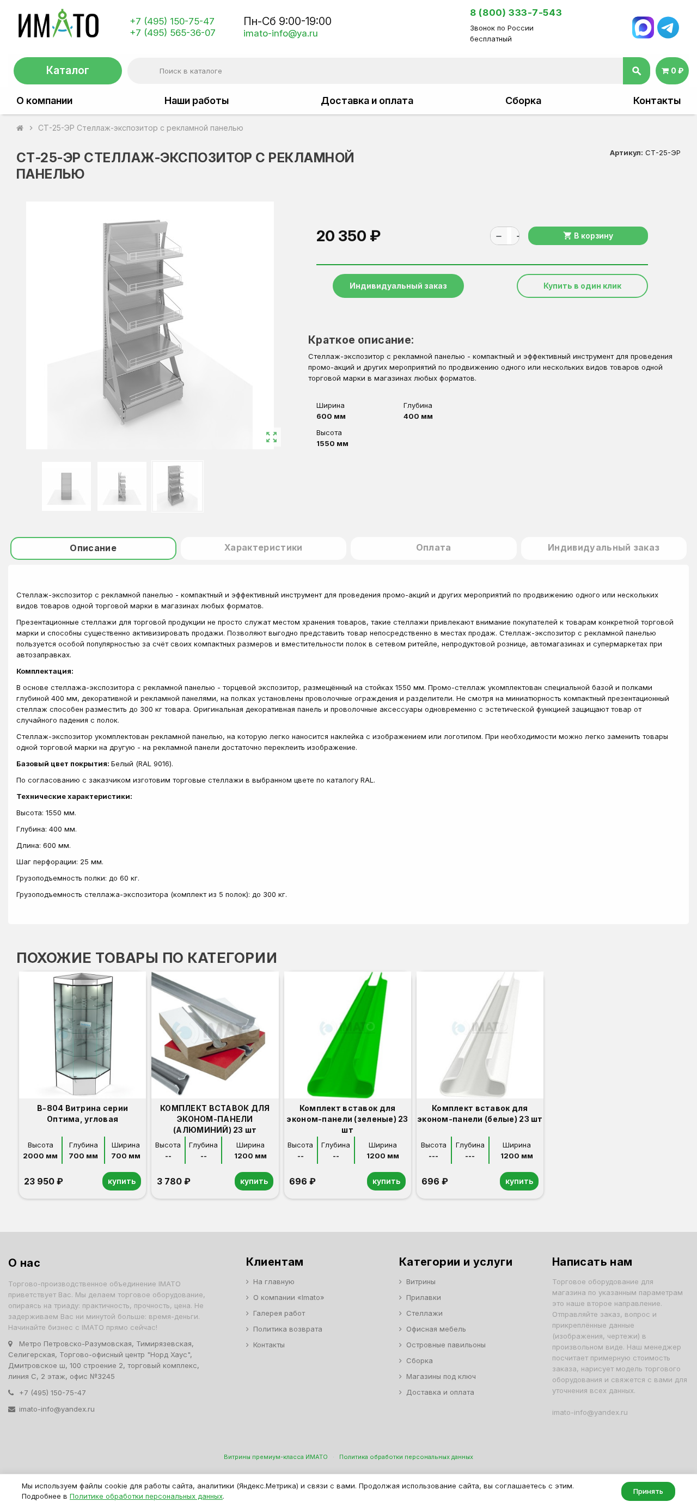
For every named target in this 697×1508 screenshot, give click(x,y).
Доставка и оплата (367, 100)
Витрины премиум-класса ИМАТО (276, 1457)
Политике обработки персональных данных (146, 1496)
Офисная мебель (436, 1328)
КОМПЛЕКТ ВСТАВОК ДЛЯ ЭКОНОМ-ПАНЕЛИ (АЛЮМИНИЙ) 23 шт (215, 1118)
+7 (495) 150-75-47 (172, 21)
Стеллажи (424, 1313)
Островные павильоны (446, 1344)
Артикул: (626, 152)
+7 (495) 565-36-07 (173, 32)
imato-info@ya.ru (280, 33)
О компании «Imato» (289, 1297)
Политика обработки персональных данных (406, 1457)
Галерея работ (279, 1313)
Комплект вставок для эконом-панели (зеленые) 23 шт (347, 1118)
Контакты (657, 100)
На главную (274, 1281)
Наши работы (196, 100)
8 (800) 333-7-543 (516, 12)
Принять (648, 1491)
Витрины (421, 1281)
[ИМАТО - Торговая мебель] (58, 26)
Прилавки (423, 1297)
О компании (44, 100)
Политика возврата (287, 1328)
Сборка (523, 100)
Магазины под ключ (441, 1376)
